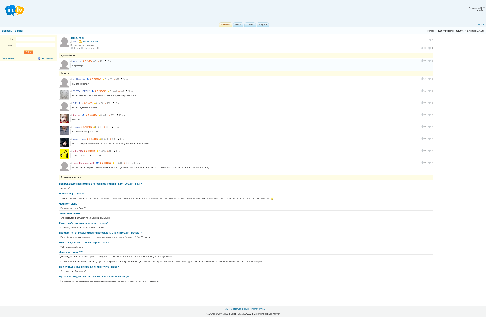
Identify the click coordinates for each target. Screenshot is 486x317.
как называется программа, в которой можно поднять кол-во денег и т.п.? (100, 184)
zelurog (76, 127)
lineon (75, 41)
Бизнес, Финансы (91, 41)
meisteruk (77, 61)
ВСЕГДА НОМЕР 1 (81, 91)
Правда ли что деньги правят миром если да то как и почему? (94, 276)
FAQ (226, 309)
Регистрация (8, 58)
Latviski (480, 25)
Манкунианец (79, 139)
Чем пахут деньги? (69, 203)
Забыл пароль (48, 58)
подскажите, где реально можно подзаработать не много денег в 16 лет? (100, 233)
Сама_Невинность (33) (84, 163)
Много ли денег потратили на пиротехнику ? (84, 242)
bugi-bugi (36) (79, 79)
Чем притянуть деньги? (72, 193)
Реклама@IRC (258, 309)
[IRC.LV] (12, 9)
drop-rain (77, 115)
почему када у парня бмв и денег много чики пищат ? (89, 267)
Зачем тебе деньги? (70, 213)
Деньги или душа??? (71, 252)
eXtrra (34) (78, 151)
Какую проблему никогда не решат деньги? (83, 223)
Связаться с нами (240, 309)
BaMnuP (76, 103)
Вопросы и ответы (12, 30)
